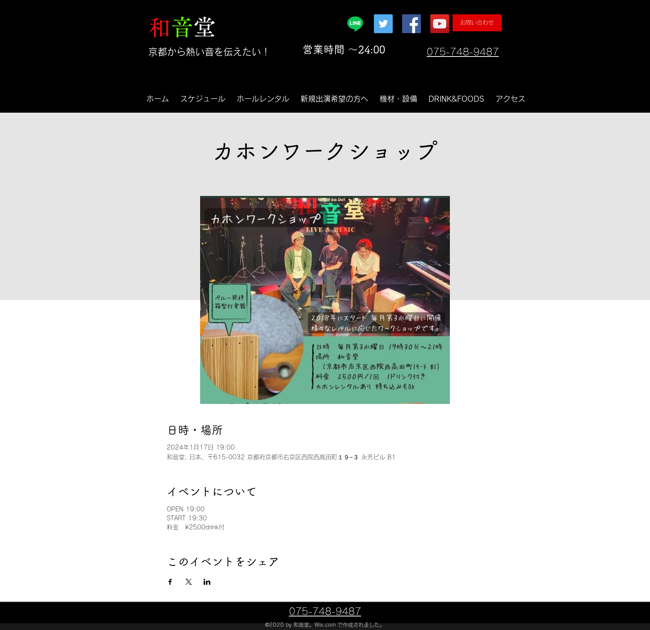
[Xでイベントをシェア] (188, 582)
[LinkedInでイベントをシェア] (207, 582)
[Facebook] (411, 23)
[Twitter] (383, 23)
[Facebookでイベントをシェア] (170, 582)
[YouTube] (439, 23)
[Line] (355, 23)
